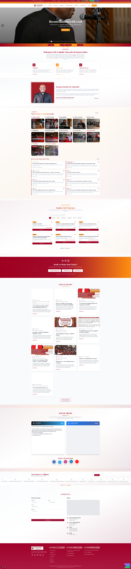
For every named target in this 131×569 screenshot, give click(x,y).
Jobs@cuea (52, 561)
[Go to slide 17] (68, 41)
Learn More (35, 74)
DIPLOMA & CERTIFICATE (54, 270)
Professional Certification (82, 2)
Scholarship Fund (74, 2)
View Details (41, 229)
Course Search (68, 2)
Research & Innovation (69, 5)
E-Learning (52, 556)
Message (32, 509)
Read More (96, 98)
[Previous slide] (2, 25)
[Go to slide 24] (77, 41)
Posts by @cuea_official (36, 435)
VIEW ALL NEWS (65, 400)
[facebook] (54, 461)
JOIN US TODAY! (94, 5)
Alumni (64, 2)
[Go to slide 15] (66, 41)
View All (96, 112)
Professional (79, 217)
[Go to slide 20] (72, 41)
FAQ (44, 2)
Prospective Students (39, 2)
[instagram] (65, 461)
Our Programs (53, 550)
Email (63, 0)
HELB (66, 0)
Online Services (83, 5)
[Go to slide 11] (61, 41)
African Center (72, 0)
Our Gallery (53, 0)
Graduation (58, 0)
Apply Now (52, 552)
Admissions (61, 5)
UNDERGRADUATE (67, 270)
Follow (62, 423)
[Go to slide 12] (62, 41)
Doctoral (74, 217)
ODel (55, 2)
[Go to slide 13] (63, 41)
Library (88, 2)
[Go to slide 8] (57, 41)
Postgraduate (69, 217)
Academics (55, 5)
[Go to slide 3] (51, 41)
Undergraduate (63, 217)
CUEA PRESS (48, 2)
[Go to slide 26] (79, 41)
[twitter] (59, 461)
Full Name (33, 500)
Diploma (58, 217)
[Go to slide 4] (52, 41)
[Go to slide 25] (78, 41)
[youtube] (77, 462)
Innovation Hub (93, 2)
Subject (32, 504)
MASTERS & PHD (78, 270)
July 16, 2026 (49, 433)
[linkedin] (71, 462)
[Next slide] (128, 25)
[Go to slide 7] (56, 41)
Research (52, 560)
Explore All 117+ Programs (64, 248)
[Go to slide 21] (73, 41)
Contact (89, 5)
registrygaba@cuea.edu (89, 554)
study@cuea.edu (41, 0)
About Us (50, 5)
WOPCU (52, 2)
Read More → (35, 313)
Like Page (96, 423)
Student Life (59, 2)
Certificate (53, 217)
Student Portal (53, 554)
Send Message (47, 520)
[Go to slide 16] (67, 41)
